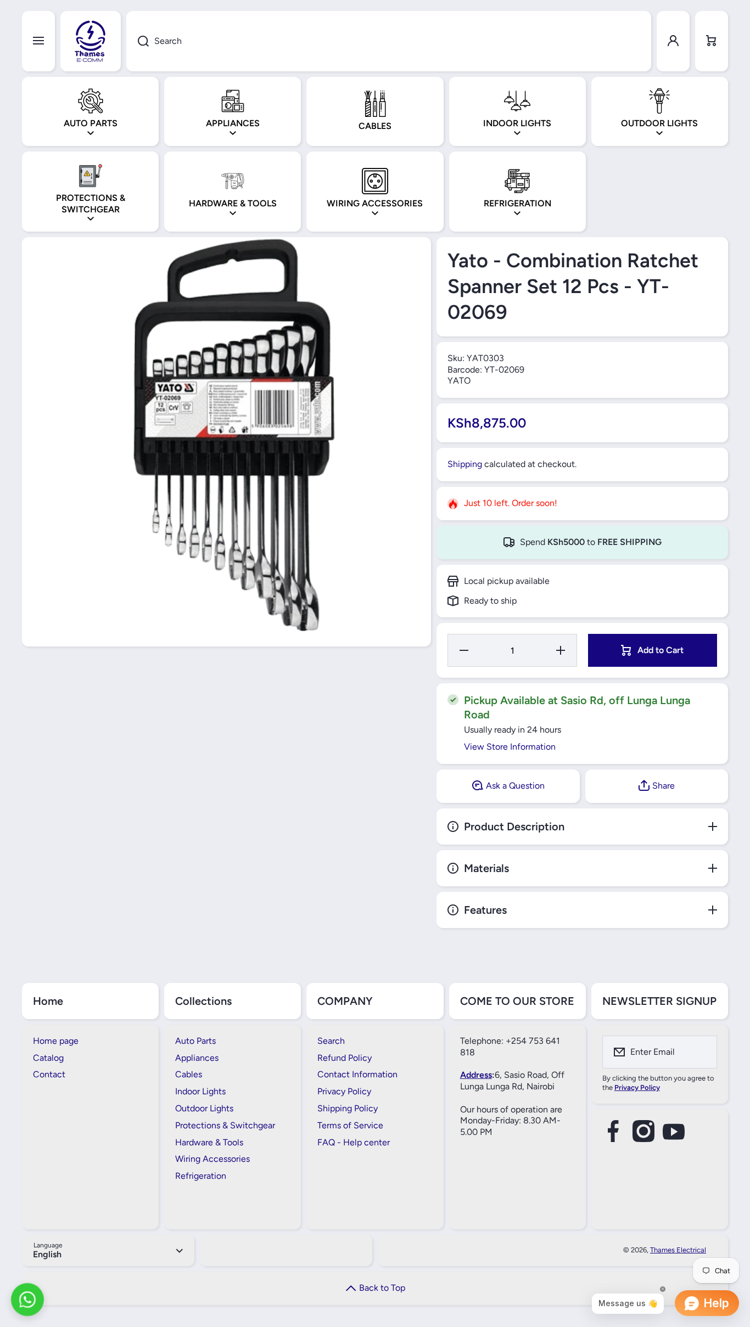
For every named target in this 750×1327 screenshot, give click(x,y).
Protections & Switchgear (225, 1125)
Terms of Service (350, 1125)
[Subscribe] (701, 1052)
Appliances (197, 1058)
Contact (49, 1074)
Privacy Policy (344, 1091)
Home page (56, 1041)
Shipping (464, 464)
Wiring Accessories (212, 1159)
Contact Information (357, 1074)
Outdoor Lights (204, 1108)
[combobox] (388, 41)
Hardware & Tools (209, 1142)
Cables (188, 1074)
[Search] (137, 41)
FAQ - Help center (353, 1142)
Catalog (48, 1058)
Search (331, 1041)
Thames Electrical (678, 1250)
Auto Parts (195, 1041)
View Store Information (510, 746)
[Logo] (90, 41)
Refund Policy (344, 1058)
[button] (711, 41)
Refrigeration (200, 1176)
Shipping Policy (347, 1108)
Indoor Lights (200, 1091)
